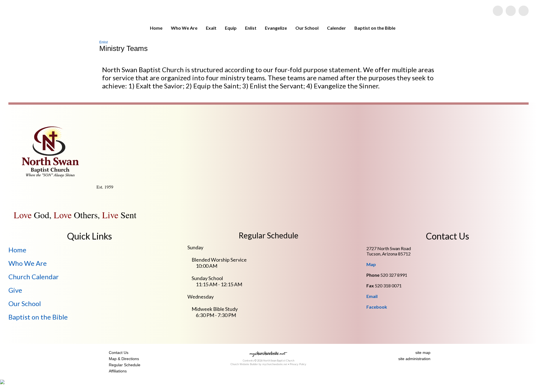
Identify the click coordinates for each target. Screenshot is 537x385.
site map (422, 352)
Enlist (250, 27)
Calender (336, 27)
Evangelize (276, 27)
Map (371, 264)
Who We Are (184, 27)
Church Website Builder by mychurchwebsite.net (258, 364)
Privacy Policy (298, 364)
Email (372, 296)
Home (156, 27)
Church (33, 277)
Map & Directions (123, 358)
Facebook (376, 306)
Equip (231, 27)
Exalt (211, 27)
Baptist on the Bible (374, 27)
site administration (414, 358)
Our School (307, 27)
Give (15, 290)
